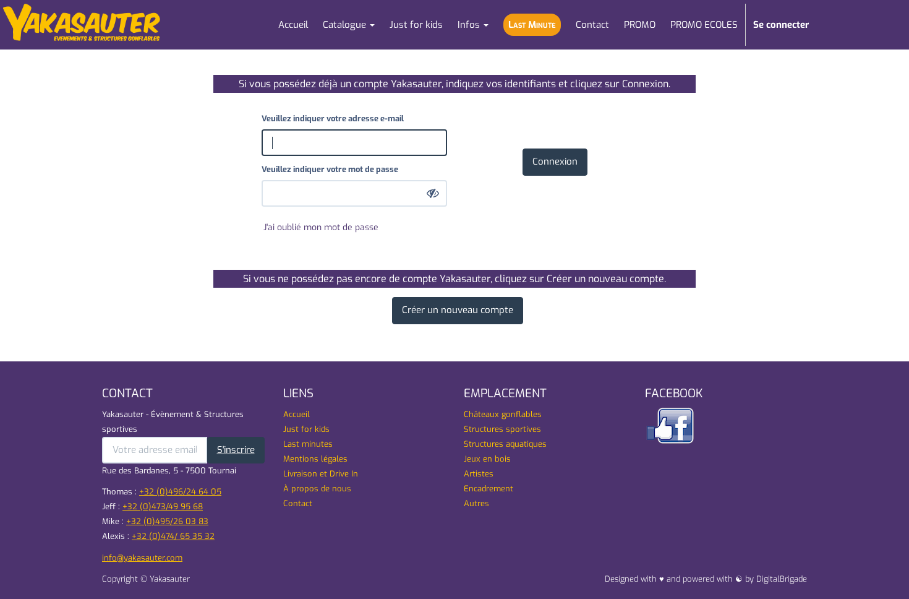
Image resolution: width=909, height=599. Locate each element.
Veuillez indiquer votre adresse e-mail (333, 118)
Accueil (296, 414)
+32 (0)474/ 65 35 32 (173, 536)
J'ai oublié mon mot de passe (320, 227)
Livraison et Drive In (320, 473)
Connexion (555, 161)
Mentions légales (315, 459)
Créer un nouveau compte (457, 310)
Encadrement (488, 488)
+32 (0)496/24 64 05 (180, 491)
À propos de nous (317, 488)
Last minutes (308, 444)
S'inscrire (236, 450)
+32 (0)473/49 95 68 (162, 506)
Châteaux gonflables (503, 414)
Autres (476, 503)
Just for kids (306, 429)
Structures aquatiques (505, 444)
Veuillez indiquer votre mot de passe (330, 169)
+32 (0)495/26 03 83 (167, 521)
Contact (297, 503)
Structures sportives (502, 429)
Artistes (478, 473)
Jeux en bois (487, 459)
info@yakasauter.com (142, 558)
